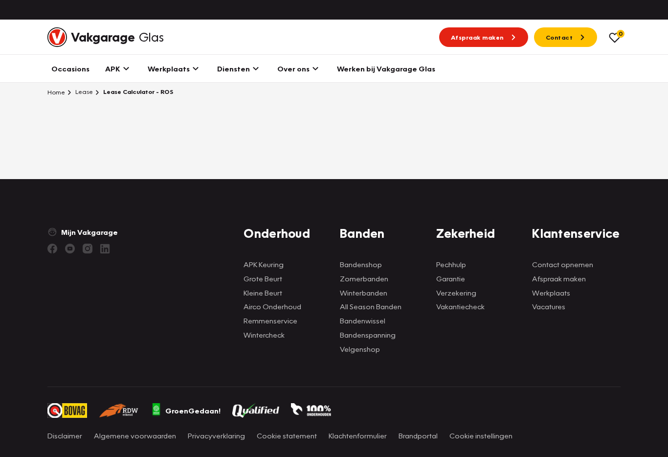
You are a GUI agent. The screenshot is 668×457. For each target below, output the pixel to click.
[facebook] (52, 248)
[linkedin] (105, 248)
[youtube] (70, 248)
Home (56, 92)
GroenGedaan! (193, 410)
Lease (83, 92)
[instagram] (87, 248)
